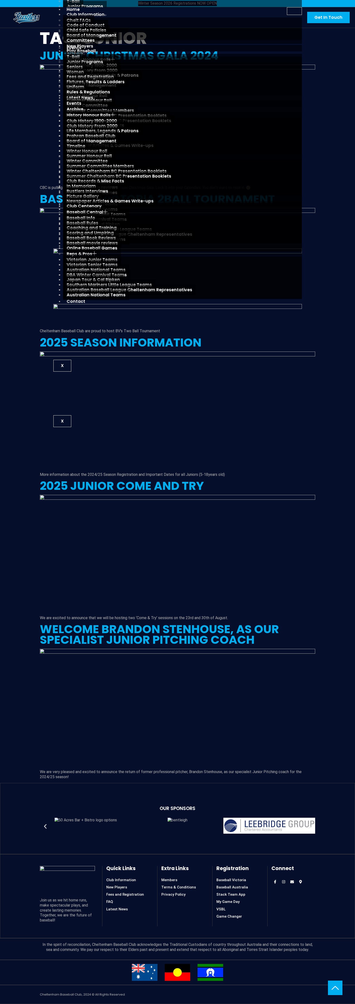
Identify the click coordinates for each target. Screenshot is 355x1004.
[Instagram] (283, 882)
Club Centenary (84, 206)
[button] (45, 826)
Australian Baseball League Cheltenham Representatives (129, 290)
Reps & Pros (79, 254)
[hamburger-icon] (294, 11)
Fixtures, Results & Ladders (96, 82)
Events (74, 103)
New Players (80, 46)
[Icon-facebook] (275, 882)
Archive (75, 109)
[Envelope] (292, 882)
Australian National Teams (96, 295)
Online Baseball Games (92, 248)
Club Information (86, 14)
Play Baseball (81, 51)
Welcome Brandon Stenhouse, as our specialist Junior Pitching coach (159, 634)
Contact (76, 301)
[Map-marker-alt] (300, 882)
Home (73, 9)
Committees (81, 40)
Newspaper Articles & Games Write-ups (110, 201)
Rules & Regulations (88, 92)
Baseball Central (85, 212)
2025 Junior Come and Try (122, 486)
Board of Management (91, 141)
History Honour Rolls (89, 115)
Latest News (80, 98)
